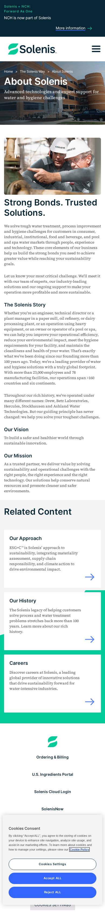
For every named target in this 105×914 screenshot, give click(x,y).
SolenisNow (52, 809)
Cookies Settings (52, 904)
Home (8, 71)
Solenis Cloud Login (52, 791)
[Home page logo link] (53, 741)
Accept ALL (53, 878)
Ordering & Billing (52, 757)
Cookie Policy (79, 849)
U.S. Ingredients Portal (52, 774)
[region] (53, 860)
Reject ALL (52, 892)
